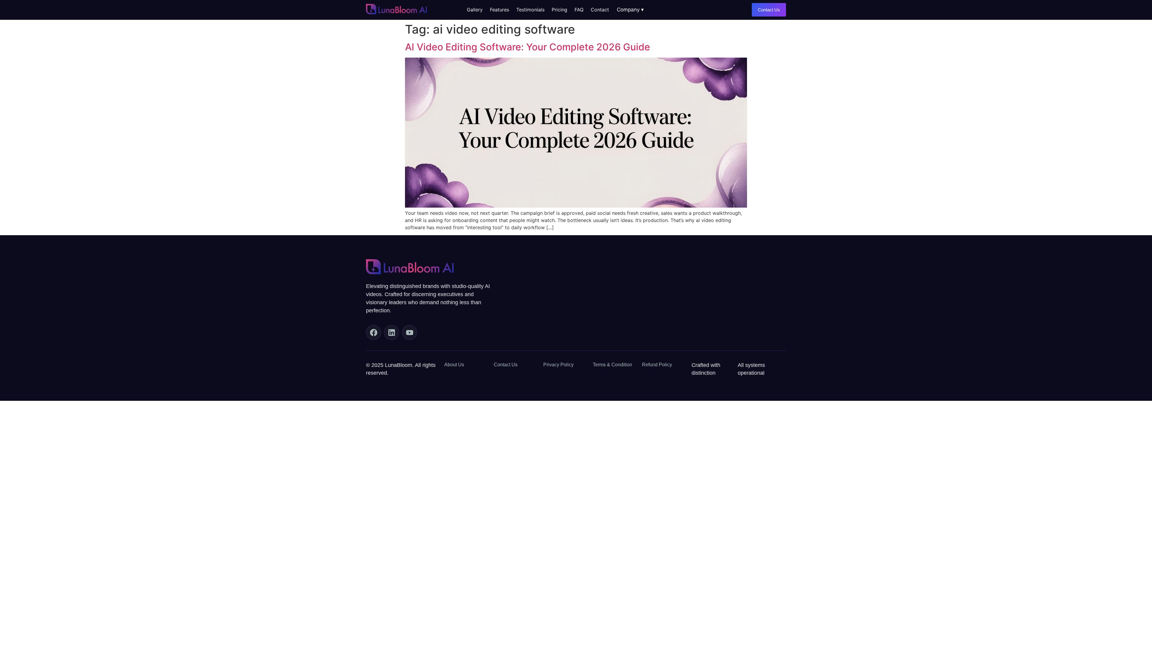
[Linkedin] (391, 332)
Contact (600, 10)
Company (628, 10)
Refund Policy (657, 364)
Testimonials (530, 10)
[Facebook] (373, 332)
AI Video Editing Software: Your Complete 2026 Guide (527, 47)
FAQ (579, 10)
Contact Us (506, 364)
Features (499, 10)
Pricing (559, 10)
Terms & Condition (612, 364)
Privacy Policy (558, 364)
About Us (454, 364)
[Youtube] (409, 332)
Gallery (475, 10)
